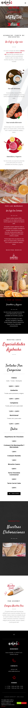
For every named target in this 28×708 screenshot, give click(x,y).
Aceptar (19, 703)
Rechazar (3, 706)
